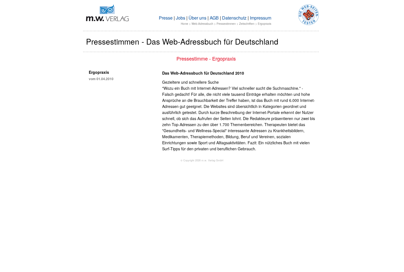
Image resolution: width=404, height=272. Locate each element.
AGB (214, 18)
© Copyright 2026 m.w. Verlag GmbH (202, 160)
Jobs (180, 18)
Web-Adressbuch (202, 24)
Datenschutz (234, 18)
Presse (166, 18)
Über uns (197, 18)
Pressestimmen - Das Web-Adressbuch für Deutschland (182, 41)
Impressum (260, 18)
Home (184, 24)
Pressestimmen (226, 24)
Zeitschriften (246, 24)
